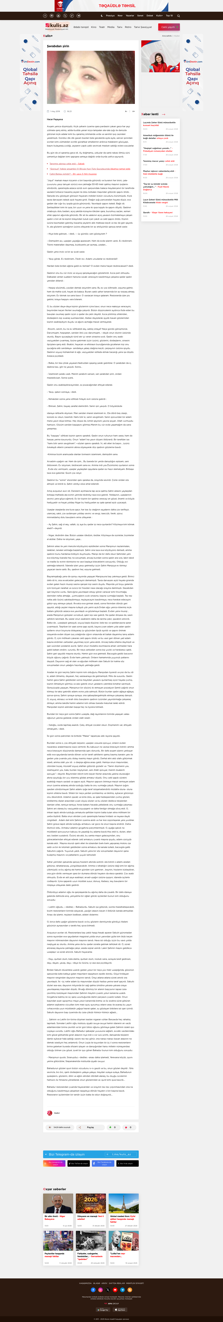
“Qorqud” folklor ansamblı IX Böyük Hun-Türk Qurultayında (90, 169)
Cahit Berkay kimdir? (73, 174)
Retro (128, 27)
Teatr (102, 27)
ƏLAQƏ (96, 1283)
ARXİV (104, 1283)
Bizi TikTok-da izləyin (79, 1163)
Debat (150, 15)
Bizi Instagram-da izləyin (55, 1163)
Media (110, 27)
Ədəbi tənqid (81, 27)
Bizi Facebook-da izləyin (104, 1163)
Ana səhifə (167, 36)
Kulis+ (159, 15)
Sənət (140, 15)
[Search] (178, 16)
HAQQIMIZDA (85, 1283)
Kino (93, 27)
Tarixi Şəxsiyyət (143, 27)
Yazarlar (130, 15)
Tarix (119, 27)
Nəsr (120, 15)
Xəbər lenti (150, 114)
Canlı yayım (168, 27)
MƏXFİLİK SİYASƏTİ (135, 1283)
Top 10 (169, 15)
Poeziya (110, 15)
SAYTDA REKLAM (117, 1283)
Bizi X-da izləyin (126, 1163)
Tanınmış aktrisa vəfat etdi (67, 164)
